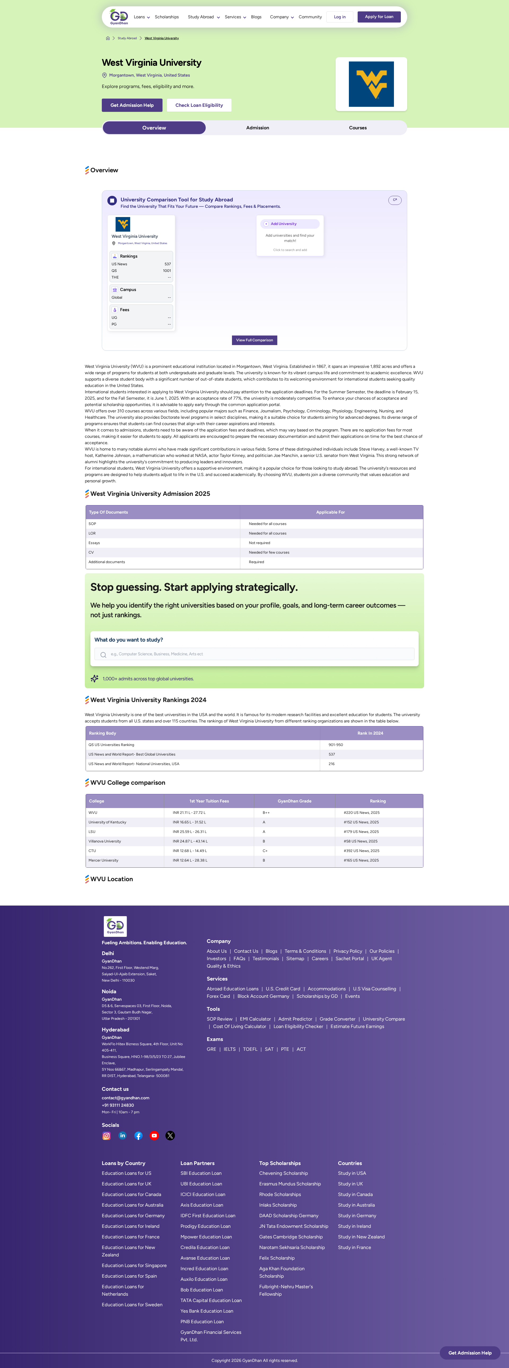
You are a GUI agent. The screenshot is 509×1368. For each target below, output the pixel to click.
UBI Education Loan (201, 1184)
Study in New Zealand (361, 1237)
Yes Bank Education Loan (207, 1311)
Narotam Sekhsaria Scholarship (292, 1247)
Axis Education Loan (202, 1205)
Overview (154, 128)
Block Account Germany (263, 996)
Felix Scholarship (277, 1258)
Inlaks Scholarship (278, 1205)
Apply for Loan (379, 16)
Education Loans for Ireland (131, 1226)
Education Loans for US (126, 1173)
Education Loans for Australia (132, 1205)
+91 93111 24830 (118, 1105)
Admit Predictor (295, 1019)
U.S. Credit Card (283, 989)
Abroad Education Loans (232, 989)
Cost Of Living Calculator (239, 1026)
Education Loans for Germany (133, 1216)
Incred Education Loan (204, 1269)
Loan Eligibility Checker (298, 1026)
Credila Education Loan (205, 1247)
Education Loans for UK (126, 1184)
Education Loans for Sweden (132, 1305)
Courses (358, 128)
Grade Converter (338, 1019)
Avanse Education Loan (205, 1258)
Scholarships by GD (317, 996)
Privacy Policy (348, 951)
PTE (285, 1049)
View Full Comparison (254, 340)
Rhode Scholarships (280, 1194)
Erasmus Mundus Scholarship (290, 1184)
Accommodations (327, 989)
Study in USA (352, 1173)
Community (310, 16)
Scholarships (167, 16)
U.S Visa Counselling (374, 989)
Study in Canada (355, 1194)
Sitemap (295, 958)
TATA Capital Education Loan (211, 1300)
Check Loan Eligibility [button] (199, 105)
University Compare (384, 1019)
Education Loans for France (131, 1237)
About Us (217, 951)
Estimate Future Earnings (357, 1026)
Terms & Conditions (305, 951)
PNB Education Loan (202, 1322)
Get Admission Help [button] (132, 105)
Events (352, 996)
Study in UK (350, 1184)
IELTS (230, 1049)
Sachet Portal (350, 958)
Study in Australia (356, 1205)
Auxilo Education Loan (204, 1279)
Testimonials (266, 958)
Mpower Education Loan (206, 1237)
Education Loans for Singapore (134, 1265)
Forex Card (218, 996)
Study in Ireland (354, 1226)
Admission (257, 128)
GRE (211, 1049)
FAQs (239, 958)
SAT (269, 1049)
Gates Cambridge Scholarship (291, 1237)
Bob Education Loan (202, 1290)
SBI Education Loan (201, 1173)
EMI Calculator (255, 1019)
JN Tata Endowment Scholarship (293, 1226)
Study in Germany (357, 1216)
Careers (320, 958)
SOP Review (219, 1019)
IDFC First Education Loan (208, 1216)
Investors (216, 958)
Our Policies (382, 951)
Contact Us (246, 951)
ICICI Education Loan (203, 1194)
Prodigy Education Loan (206, 1226)
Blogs (256, 16)
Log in (340, 16)
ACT (301, 1049)
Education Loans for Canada (131, 1194)
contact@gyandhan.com (125, 1097)
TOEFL (250, 1049)
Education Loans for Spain (129, 1276)
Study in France (354, 1247)
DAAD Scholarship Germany (288, 1216)
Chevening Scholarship (283, 1173)
